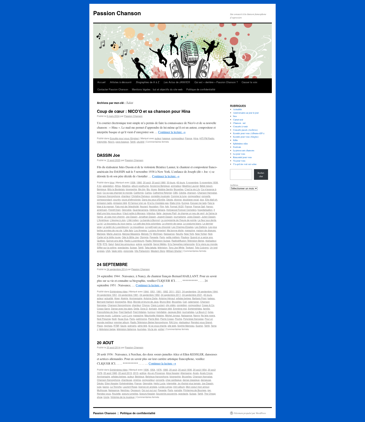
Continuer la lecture (172, 132)
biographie (131, 189)
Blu (148, 189)
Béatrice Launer (190, 185)
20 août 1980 (159, 182)
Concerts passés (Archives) (245, 129)
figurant (144, 206)
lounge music (104, 315)
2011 (172, 291)
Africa (118, 185)
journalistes (188, 312)
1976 (159, 369)
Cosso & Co (208, 305)
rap (209, 390)
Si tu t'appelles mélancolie (181, 244)
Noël (114, 318)
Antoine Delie (151, 298)
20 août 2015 (125, 373)
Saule (123, 325)
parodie (178, 390)
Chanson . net (239, 122)
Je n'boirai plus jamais (189, 383)
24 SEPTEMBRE (112, 264)
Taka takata (150, 247)
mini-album (179, 386)
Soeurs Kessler (147, 393)
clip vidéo (171, 305)
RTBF (116, 325)
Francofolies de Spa (107, 312)
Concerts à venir (240, 126)
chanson (191, 192)
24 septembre (189, 291)
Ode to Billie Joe (130, 237)
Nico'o (111, 141)
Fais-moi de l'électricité (127, 206)
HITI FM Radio (206, 138)
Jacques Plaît (169, 213)
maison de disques (206, 230)
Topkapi (190, 247)
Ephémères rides (119, 291)
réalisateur (210, 240)
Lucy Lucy (127, 315)
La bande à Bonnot (150, 220)
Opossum (135, 390)
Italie (158, 213)
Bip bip (141, 189)
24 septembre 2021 (192, 294)
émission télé (120, 203)
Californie (139, 192)
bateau (211, 298)
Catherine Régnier (162, 192)
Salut (111, 244)
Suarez (199, 325)
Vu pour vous (239, 160)
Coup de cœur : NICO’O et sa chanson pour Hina (143, 111)
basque (166, 138)
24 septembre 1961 (128, 294)
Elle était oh (211, 199)
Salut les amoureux (125, 244)
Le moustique (137, 227)
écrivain (153, 308)
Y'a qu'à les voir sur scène (244, 164)
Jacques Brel (174, 312)
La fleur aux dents (207, 220)
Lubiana (116, 315)
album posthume (140, 185)
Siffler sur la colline (107, 247)
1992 (165, 291)
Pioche (178, 318)
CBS (175, 192)
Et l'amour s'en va (137, 203)
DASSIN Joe (108, 155)
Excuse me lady (198, 203)
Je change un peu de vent (191, 213)
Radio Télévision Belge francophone (149, 322)
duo (202, 199)
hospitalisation (205, 209)
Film (162, 206)
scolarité (147, 244)
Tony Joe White (176, 247)
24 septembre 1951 (107, 294)
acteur (100, 298)
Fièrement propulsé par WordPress (250, 413)
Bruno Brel (165, 301)
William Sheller (174, 250)
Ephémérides (195, 308)
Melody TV (146, 233)
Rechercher (261, 174)
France (188, 138)
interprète (102, 141)
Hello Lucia (159, 383)
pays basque (122, 141)
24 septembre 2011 (171, 294)
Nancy (196, 315)
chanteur (125, 196)
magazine (190, 230)
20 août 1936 (185, 369)
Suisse (133, 247)
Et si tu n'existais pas (158, 203)
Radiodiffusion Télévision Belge (187, 240)
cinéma (137, 379)
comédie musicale (160, 196)
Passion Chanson (117, 13)
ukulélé (140, 141)
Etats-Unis (175, 203)
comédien (182, 305)
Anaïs (196, 373)
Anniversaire (135, 298)
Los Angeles (140, 230)
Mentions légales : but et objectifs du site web (157, 89)
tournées (141, 329)
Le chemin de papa (172, 223)
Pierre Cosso (167, 318)
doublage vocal (191, 199)
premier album (121, 322)
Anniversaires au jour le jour (246, 112)
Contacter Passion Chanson (112, 89)
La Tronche (116, 386)
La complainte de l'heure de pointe (179, 220)
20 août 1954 (200, 369)
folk (167, 206)
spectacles (123, 247)
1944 (146, 291)
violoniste (128, 250)
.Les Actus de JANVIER (176, 82)
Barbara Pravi (199, 298)
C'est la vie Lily (192, 189)
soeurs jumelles (130, 393)
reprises (108, 325)
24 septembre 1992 (150, 294)
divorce (178, 199)
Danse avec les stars (122, 308)
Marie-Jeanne (114, 233)
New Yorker (201, 233)
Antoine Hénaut (167, 298)
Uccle (106, 397)
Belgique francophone (156, 376)
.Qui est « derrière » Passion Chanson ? (216, 82)
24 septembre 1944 (208, 291)
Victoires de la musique (122, 397)
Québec (101, 240)
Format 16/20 (177, 206)
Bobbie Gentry (165, 189)
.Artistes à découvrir (120, 82)
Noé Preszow (104, 318)
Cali (185, 301)
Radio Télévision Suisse (157, 240)
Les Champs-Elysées (182, 227)
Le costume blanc (192, 223)
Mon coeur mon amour (197, 386)
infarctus (151, 213)
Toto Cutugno (202, 247)
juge (99, 386)
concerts (206, 196)
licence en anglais (147, 386)
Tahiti (133, 141)
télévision (162, 247)
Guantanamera (140, 209)
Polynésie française (193, 318)
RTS (105, 244)
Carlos (148, 192)
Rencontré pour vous (242, 157)
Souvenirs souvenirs (166, 393)
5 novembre (192, 182)
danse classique (191, 379)
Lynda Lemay (165, 386)
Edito (235, 140)
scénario (132, 325)
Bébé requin (206, 185)
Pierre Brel (153, 318)
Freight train (114, 209)
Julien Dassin (209, 216)
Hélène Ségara (157, 209)
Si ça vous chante (157, 325)
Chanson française (207, 192)
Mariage (101, 233)
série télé (142, 325)
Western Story (158, 250)
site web (172, 325)
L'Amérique (103, 220)
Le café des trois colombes (147, 223)
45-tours (180, 182)
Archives (234, 184)
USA (108, 250)
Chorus (146, 305)
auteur (158, 138)
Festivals (237, 146)
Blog (129, 301)
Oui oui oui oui (149, 390)
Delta (136, 308)
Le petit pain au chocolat (157, 227)
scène (139, 244)
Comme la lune (179, 196)
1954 (152, 369)
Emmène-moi (180, 308)
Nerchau (125, 390)
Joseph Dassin (165, 216)
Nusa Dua (123, 318)
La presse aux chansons (243, 150)
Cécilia (182, 192)
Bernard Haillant (105, 301)
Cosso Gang (103, 308)
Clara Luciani (158, 305)
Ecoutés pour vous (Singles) (124, 138)
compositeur (177, 138)
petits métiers (173, 237)
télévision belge (107, 329)
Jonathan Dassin (147, 216)
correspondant (104, 199)
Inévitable (161, 312)
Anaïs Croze (206, 373)
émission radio (104, 203)
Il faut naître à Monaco (134, 213)
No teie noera (208, 315)
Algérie (124, 298)
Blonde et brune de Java (146, 301)
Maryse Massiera (131, 233)
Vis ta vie (152, 329)
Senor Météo (160, 244)
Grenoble (127, 209)
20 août (147, 182)
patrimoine (141, 318)
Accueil (101, 82)
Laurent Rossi (130, 386)
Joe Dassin (131, 216)
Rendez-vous (104, 393)
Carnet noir (238, 119)
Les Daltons (201, 227)
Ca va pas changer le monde (118, 192)
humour (151, 312)
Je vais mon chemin (114, 216)
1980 (139, 182)
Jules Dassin (193, 216)
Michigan (158, 233)
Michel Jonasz (172, 315)
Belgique (101, 189)
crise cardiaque (174, 379)
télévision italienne (126, 329)
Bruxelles (178, 189)
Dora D (144, 308)
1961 (159, 291)
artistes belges (183, 298)
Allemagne (186, 373)
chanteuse (126, 379)
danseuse (206, 379)
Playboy (185, 237)
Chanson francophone (108, 196)
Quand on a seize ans (201, 237)
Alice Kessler (172, 373)
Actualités (237, 109)
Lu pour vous (239, 153)
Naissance (169, 233)
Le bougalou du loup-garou (118, 223)
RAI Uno (173, 322)
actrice (143, 373)
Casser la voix (249, 82)
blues (154, 189)
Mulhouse (102, 390)
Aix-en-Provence (156, 373)
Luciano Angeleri (157, 230)
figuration (154, 206)
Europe (185, 203)
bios (112, 182)
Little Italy (128, 230)
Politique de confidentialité (200, 89)
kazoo (106, 386)
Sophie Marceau (185, 325)
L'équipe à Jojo (118, 220)
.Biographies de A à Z (147, 82)
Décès (169, 199)
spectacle (183, 393)
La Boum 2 (201, 312)
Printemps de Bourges (194, 390)
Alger (117, 298)
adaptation (108, 185)
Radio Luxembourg (134, 240)
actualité (108, 298)
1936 (146, 369)
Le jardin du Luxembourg (116, 227)
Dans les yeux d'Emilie (153, 199)
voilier (161, 329)
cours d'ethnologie (131, 199)
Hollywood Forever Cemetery (181, 209)
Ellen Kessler (111, 383)
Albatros (126, 185)
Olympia (144, 237)
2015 (135, 373)
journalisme (180, 216)
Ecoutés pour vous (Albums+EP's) (248, 133)
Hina (195, 138)
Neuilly (179, 233)
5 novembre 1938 (209, 182)
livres (210, 312)
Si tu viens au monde (206, 244)
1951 (152, 291)
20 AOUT (105, 342)
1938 (132, 182)
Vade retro (117, 250)
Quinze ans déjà (114, 240)
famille (206, 308)
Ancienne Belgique (160, 185)
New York (189, 233)
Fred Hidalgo (139, 312)
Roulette (116, 393)
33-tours (171, 182)
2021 (178, 291)
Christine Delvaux (140, 196)
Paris (162, 237)
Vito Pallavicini (142, 250)
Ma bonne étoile (175, 230)
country (117, 199)
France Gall (199, 206)
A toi (99, 185)
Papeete (154, 237)
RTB (99, 244)
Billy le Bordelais (116, 189)
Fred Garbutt (125, 312)
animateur (176, 185)
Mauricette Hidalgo (154, 315)
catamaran (193, 301)
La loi (100, 223)
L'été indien (133, 220)
